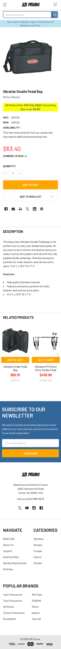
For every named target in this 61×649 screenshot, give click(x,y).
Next (57, 356)
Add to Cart (15, 359)
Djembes (39, 538)
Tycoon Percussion (14, 612)
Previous (3, 356)
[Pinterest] (42, 209)
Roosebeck (9, 618)
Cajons (37, 557)
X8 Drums (8, 606)
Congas (38, 550)
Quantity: (9, 166)
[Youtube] (27, 508)
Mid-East (37, 594)
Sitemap (8, 569)
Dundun (38, 563)
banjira (35, 612)
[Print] (20, 209)
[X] (27, 209)
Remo (35, 606)
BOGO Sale (9, 538)
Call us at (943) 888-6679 (30, 498)
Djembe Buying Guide (15, 563)
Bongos (38, 544)
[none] (30, 58)
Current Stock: (15, 156)
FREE (38, 105)
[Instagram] (34, 508)
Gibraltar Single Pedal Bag (15, 368)
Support (7, 550)
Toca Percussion (12, 600)
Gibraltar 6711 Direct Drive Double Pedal (46, 368)
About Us (8, 544)
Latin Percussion (12, 594)
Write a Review (11, 97)
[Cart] (56, 4)
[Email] (13, 209)
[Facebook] (6, 209)
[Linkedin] (35, 209)
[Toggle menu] (4, 4)
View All (36, 618)
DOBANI (36, 600)
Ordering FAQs (11, 557)
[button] (30, 196)
